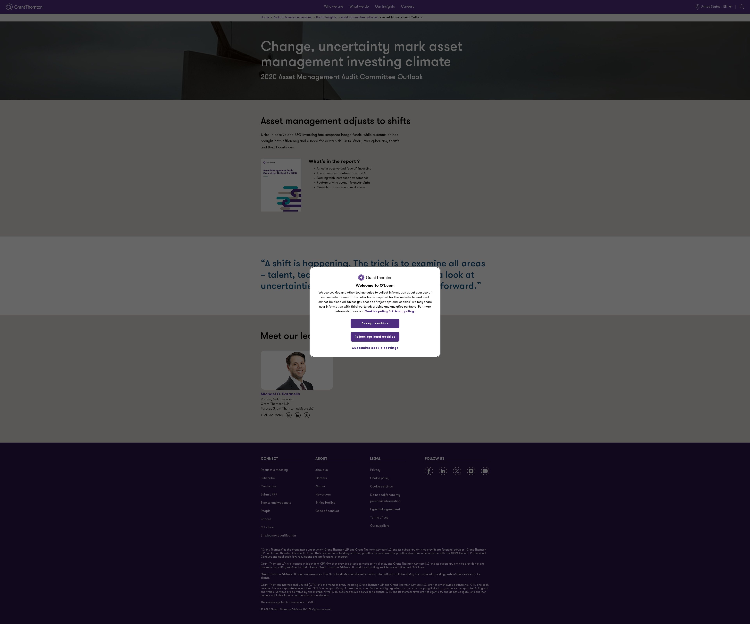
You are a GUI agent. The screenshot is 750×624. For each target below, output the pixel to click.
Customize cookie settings (375, 348)
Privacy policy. (403, 311)
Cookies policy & (377, 311)
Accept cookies (375, 323)
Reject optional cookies (374, 336)
